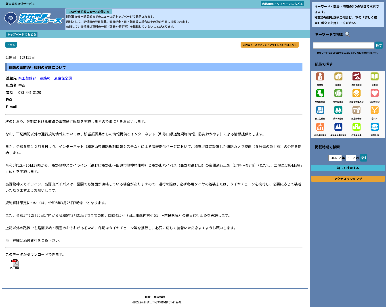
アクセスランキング (348, 179)
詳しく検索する (348, 168)
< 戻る (11, 44)
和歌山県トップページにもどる (282, 4)
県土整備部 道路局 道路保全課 (45, 78)
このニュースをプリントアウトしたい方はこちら (270, 44)
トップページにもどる (21, 34)
